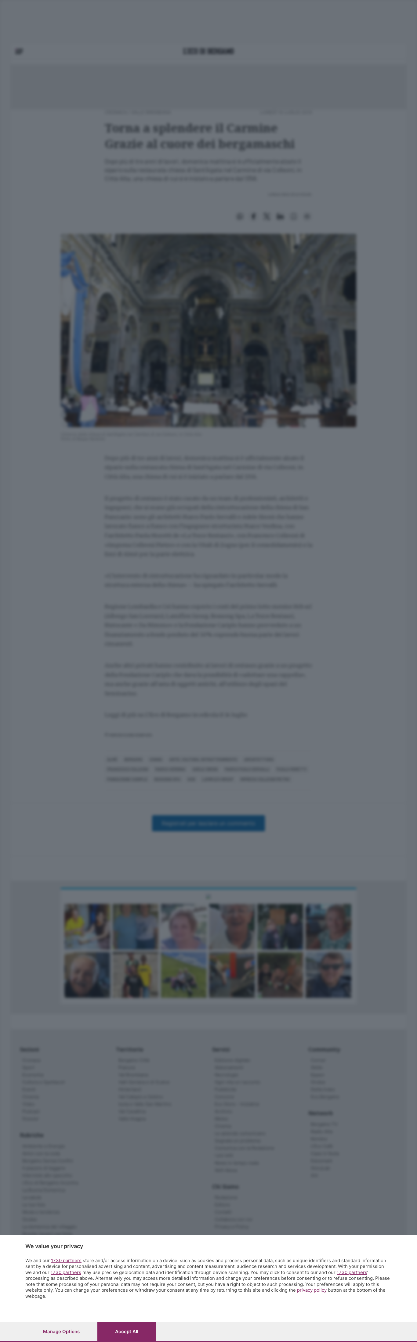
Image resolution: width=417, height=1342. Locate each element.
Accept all (126, 1331)
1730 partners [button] (66, 1260)
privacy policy (312, 1290)
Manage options (61, 1331)
